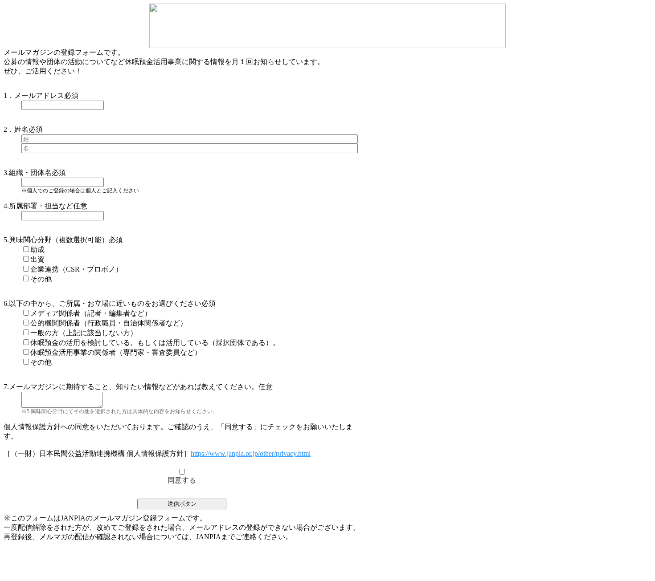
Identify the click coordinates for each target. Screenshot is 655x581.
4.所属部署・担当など (38, 206)
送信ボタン (182, 503)
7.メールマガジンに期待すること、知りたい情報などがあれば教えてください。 (131, 386)
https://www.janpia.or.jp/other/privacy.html (251, 453)
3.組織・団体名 (28, 172)
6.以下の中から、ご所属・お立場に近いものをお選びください (102, 303)
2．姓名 (16, 129)
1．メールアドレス (34, 95)
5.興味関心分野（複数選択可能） (56, 240)
